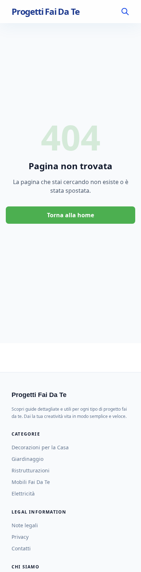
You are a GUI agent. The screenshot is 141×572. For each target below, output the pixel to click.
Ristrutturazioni (31, 470)
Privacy (20, 536)
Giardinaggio (27, 458)
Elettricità (23, 493)
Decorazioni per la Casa (40, 447)
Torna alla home (70, 215)
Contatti (21, 548)
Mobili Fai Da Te (31, 482)
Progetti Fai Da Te (45, 11)
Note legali (25, 525)
